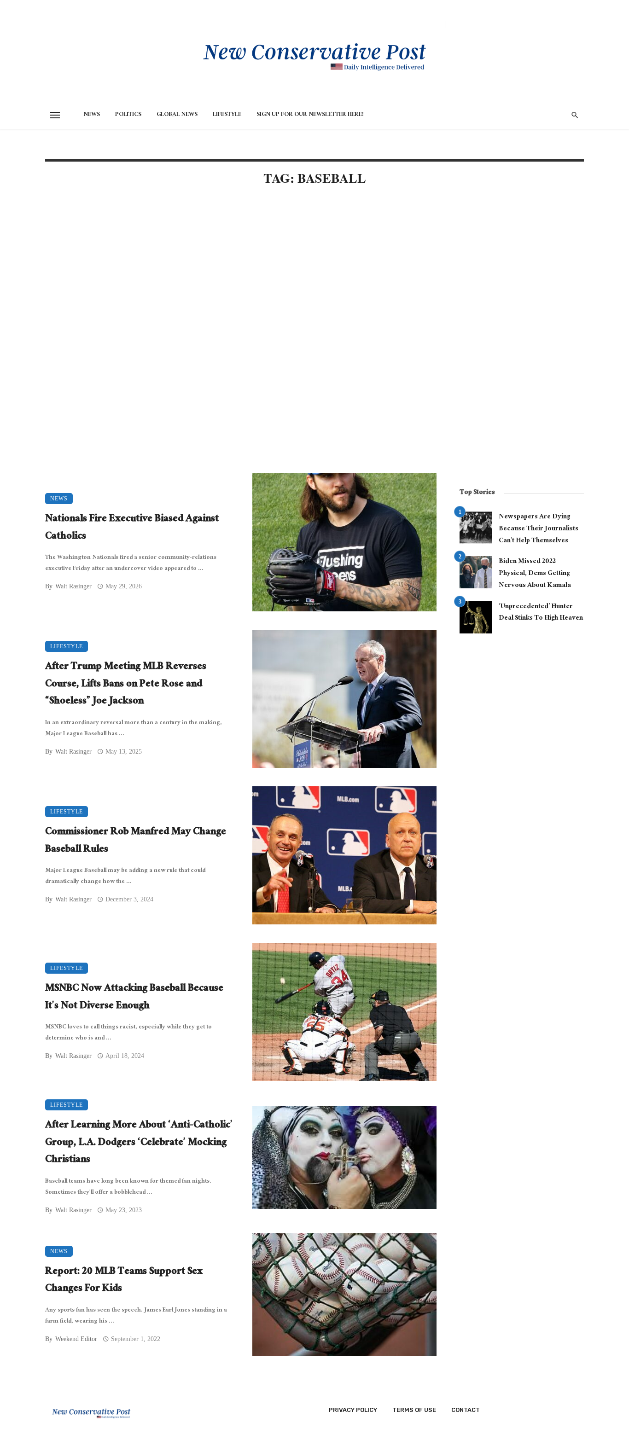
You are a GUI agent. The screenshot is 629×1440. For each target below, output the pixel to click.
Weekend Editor (76, 1338)
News (91, 115)
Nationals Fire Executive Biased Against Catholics (132, 528)
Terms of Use (414, 1409)
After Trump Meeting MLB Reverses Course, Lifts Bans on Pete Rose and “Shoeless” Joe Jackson (125, 685)
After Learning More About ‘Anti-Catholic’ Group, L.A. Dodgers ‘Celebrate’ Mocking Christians (139, 1143)
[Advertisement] (241, 272)
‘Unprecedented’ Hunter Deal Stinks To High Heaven (541, 613)
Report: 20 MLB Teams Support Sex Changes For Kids (124, 1281)
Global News (177, 115)
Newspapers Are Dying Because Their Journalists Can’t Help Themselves (538, 529)
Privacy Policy (353, 1409)
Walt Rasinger (73, 586)
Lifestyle (227, 115)
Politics (128, 115)
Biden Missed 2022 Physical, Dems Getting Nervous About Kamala (535, 574)
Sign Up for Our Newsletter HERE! (310, 115)
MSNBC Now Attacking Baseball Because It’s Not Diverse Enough (134, 998)
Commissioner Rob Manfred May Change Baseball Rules (135, 841)
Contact (465, 1409)
